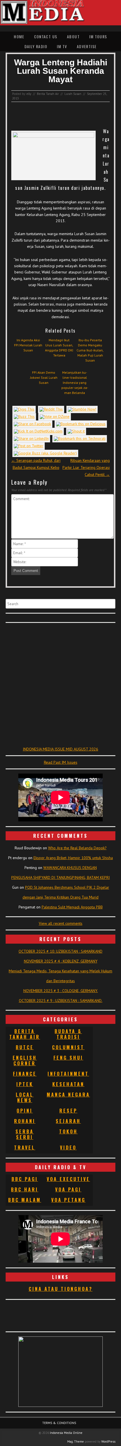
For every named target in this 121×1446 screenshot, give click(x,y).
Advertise (87, 46)
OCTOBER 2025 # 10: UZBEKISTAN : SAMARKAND (60, 951)
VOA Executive (68, 1179)
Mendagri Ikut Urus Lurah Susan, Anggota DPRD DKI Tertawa (59, 347)
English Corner (25, 1060)
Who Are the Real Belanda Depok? (77, 847)
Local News (24, 1097)
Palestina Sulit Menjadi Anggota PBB (72, 907)
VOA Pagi (68, 1189)
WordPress (108, 1441)
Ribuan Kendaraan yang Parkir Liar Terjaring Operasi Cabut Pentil (86, 467)
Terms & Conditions (59, 1423)
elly (28, 94)
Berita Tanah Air (48, 94)
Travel (24, 1147)
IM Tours (98, 36)
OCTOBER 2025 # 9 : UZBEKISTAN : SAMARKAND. (60, 1000)
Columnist (68, 1047)
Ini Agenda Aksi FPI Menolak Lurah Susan (28, 345)
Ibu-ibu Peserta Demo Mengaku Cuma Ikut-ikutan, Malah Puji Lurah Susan (90, 350)
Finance (25, 1073)
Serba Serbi (24, 1134)
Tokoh (68, 1131)
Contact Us (45, 36)
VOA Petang (68, 1200)
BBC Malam (24, 1200)
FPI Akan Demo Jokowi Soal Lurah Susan (43, 377)
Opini (25, 1110)
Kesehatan (68, 1084)
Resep (68, 1110)
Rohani (24, 1121)
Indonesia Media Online (66, 1433)
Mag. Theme (75, 1441)
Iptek (24, 1084)
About (73, 36)
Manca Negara (68, 1094)
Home (19, 36)
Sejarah (68, 1121)
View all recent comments (60, 923)
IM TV (62, 46)
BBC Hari (24, 1189)
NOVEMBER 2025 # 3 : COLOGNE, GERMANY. (60, 990)
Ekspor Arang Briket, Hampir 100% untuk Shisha (73, 857)
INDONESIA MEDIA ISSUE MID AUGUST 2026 (60, 749)
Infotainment (68, 1073)
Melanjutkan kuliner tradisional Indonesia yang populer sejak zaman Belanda (74, 382)
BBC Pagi (25, 1179)
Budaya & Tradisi (68, 1034)
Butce (25, 1047)
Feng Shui (68, 1057)
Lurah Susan (72, 94)
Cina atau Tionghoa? (61, 1288)
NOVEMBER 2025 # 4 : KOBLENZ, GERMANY (60, 961)
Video (68, 1147)
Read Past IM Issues (60, 762)
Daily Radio (35, 46)
